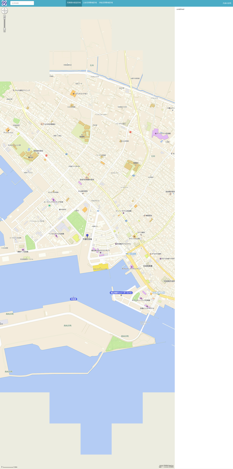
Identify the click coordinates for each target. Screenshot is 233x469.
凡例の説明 (227, 3)
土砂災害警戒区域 (90, 2)
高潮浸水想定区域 (74, 2)
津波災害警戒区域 (106, 2)
